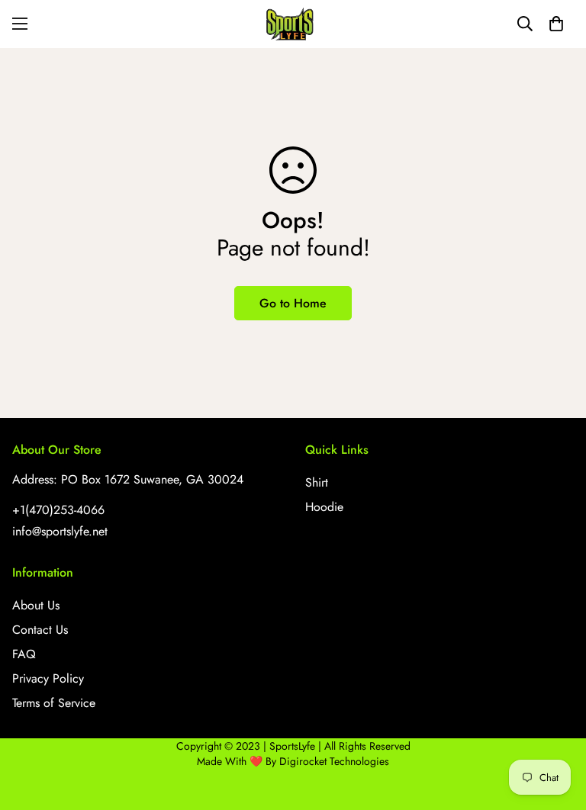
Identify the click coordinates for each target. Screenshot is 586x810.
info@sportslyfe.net (60, 531)
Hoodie (324, 507)
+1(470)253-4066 (58, 510)
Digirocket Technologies (334, 761)
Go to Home (293, 303)
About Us (36, 605)
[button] (556, 23)
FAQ (24, 654)
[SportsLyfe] (293, 24)
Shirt (316, 482)
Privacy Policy (48, 678)
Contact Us (40, 629)
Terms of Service (53, 703)
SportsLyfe (292, 746)
